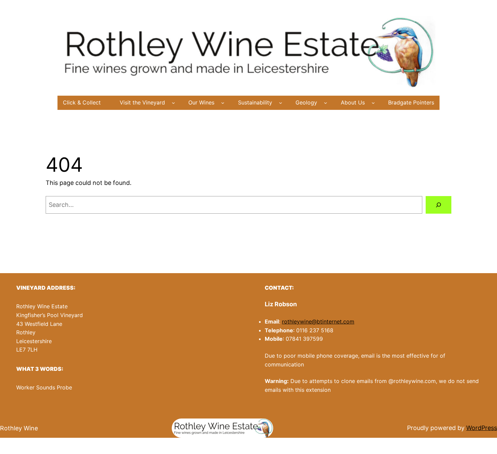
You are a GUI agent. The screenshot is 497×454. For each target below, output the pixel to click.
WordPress (481, 427)
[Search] (438, 205)
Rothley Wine (19, 428)
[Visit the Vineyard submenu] (173, 102)
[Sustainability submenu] (280, 102)
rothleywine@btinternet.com (318, 321)
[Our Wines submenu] (222, 102)
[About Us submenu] (373, 102)
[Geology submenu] (325, 102)
